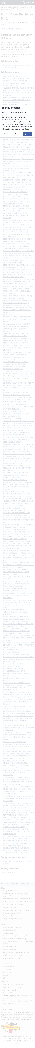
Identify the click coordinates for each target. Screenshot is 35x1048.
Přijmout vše (27, 134)
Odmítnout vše (8, 134)
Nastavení (18, 134)
